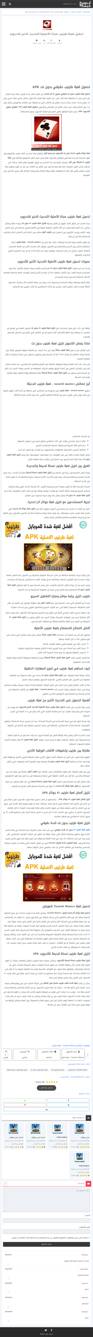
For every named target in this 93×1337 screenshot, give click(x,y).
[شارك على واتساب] (25, 1100)
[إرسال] (9, 4)
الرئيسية (86, 12)
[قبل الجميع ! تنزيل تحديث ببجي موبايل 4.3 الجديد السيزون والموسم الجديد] (13, 1135)
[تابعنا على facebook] (51, 1330)
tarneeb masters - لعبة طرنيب (77, 1070)
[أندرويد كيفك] (85, 4)
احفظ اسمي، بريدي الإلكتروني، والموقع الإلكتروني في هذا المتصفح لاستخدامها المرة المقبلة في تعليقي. (49, 1238)
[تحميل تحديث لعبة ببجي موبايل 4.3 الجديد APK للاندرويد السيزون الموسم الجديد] (35, 1135)
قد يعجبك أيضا (78, 1118)
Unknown (85, 1255)
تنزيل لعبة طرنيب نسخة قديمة (17, 1070)
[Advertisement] (46, 66)
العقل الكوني (84, 1269)
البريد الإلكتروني (84, 1227)
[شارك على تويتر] (68, 1105)
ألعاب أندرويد (76, 12)
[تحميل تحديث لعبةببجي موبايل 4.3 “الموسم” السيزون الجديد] (80, 1164)
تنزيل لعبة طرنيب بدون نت (39, 1070)
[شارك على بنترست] (25, 1105)
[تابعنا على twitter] (45, 1330)
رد (8, 1264)
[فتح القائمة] (3, 4)
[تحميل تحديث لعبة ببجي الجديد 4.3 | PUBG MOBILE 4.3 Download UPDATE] (80, 1135)
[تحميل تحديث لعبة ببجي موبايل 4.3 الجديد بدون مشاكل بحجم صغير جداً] (57, 1135)
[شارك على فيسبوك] (68, 1100)
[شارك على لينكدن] (46, 1109)
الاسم (87, 1216)
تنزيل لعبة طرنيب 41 (81, 830)
